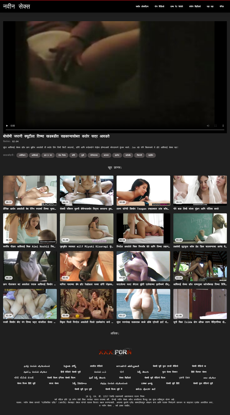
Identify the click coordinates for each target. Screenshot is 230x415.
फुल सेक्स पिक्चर (169, 372)
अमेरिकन (22, 155)
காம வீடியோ (210, 377)
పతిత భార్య (146, 383)
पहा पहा (210, 6)
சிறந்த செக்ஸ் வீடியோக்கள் (114, 383)
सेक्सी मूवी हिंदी (172, 383)
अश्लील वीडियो (96, 366)
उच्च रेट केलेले (176, 6)
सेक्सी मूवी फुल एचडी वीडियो (165, 366)
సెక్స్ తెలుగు (143, 372)
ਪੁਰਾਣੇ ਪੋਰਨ (184, 377)
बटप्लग (106, 155)
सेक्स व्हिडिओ (125, 377)
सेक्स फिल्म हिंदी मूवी (26, 383)
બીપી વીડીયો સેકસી (24, 377)
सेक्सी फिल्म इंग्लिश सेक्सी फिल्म (61, 377)
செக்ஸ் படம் (100, 372)
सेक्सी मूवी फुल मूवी (83, 389)
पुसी (82, 155)
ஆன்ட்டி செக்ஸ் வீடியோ (35, 372)
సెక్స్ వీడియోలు (79, 383)
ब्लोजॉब (128, 155)
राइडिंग (150, 155)
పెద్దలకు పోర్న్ (70, 366)
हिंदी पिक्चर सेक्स (198, 372)
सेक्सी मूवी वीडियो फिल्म (155, 377)
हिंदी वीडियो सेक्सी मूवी (71, 372)
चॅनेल (222, 6)
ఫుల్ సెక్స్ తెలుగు (97, 377)
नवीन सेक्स (107, 405)
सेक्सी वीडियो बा (199, 366)
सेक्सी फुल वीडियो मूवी (203, 383)
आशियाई (35, 155)
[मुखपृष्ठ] (115, 352)
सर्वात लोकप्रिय (142, 6)
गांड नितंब (62, 155)
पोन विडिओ (159, 6)
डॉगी (73, 155)
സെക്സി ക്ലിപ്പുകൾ (127, 366)
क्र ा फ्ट (48, 155)
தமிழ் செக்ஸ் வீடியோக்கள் (37, 366)
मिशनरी (139, 155)
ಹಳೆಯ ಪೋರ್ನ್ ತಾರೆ (145, 389)
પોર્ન (122, 372)
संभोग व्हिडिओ (195, 6)
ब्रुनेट (117, 155)
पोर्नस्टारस (93, 155)
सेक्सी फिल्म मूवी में (113, 389)
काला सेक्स (54, 383)
